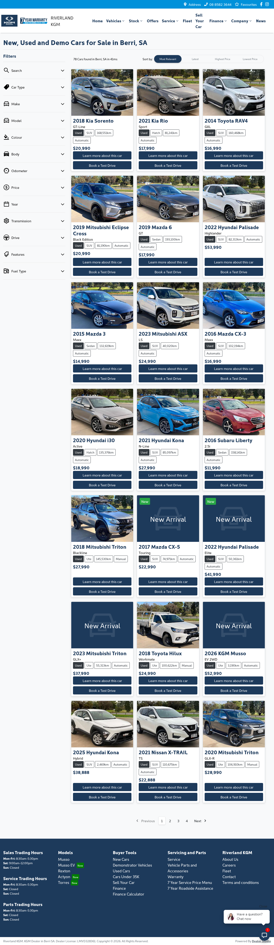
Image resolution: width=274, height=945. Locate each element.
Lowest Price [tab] (250, 59)
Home (97, 20)
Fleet (187, 20)
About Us (230, 859)
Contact (229, 876)
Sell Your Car (199, 20)
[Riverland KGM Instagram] (268, 4)
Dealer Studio (261, 941)
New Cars (121, 859)
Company (239, 20)
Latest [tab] (195, 59)
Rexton (64, 870)
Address (195, 4)
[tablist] (209, 59)
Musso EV (66, 865)
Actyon (64, 876)
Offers (152, 20)
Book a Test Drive (102, 165)
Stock (134, 20)
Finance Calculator (128, 894)
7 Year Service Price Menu (190, 882)
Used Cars (121, 870)
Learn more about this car (102, 155)
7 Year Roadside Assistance (190, 888)
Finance (216, 20)
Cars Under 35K (126, 876)
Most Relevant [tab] (167, 59)
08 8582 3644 (220, 4)
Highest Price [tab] (222, 59)
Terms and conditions (240, 882)
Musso (64, 859)
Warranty (175, 876)
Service (168, 20)
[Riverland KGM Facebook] (262, 4)
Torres (63, 882)
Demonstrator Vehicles (132, 865)
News (261, 20)
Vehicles (113, 20)
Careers (229, 865)
